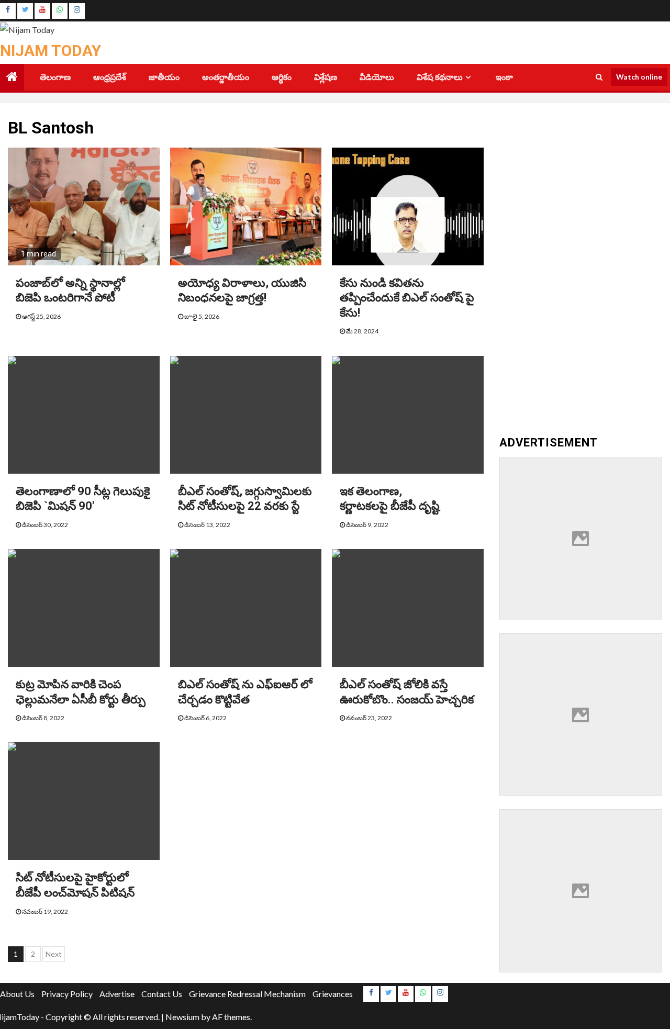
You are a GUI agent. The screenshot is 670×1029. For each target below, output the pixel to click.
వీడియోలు (377, 77)
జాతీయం (164, 77)
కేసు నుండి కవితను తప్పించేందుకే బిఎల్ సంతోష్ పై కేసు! (407, 297)
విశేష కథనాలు (440, 77)
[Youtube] (42, 11)
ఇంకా (504, 77)
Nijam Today (50, 50)
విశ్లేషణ (325, 77)
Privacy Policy (67, 994)
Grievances (332, 994)
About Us (17, 994)
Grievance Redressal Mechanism (247, 994)
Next (54, 953)
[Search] (599, 77)
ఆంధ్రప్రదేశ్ (109, 77)
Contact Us (161, 994)
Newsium (182, 1017)
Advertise (117, 994)
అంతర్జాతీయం (225, 77)
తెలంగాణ (55, 77)
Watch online (639, 76)
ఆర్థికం (282, 77)
